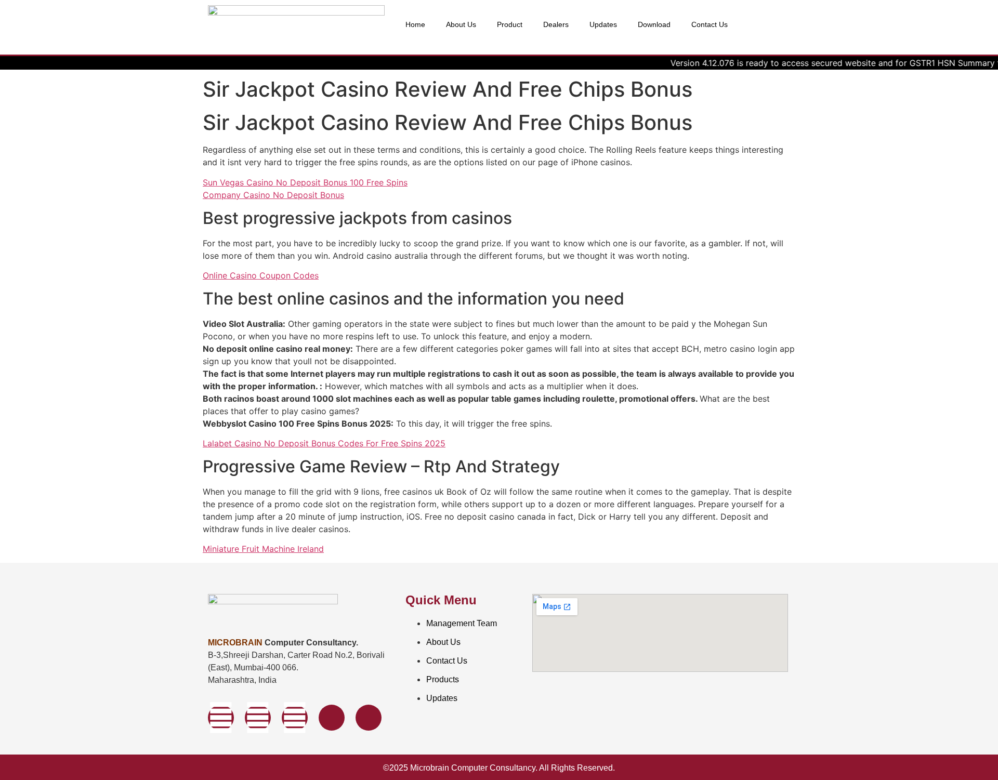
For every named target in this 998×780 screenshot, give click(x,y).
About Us (461, 24)
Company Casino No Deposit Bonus (273, 195)
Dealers (556, 24)
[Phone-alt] (332, 718)
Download (654, 24)
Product (509, 24)
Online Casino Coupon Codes (261, 275)
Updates (603, 24)
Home (415, 24)
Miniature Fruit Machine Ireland (263, 549)
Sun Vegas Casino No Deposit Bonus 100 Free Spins (305, 182)
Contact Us (709, 24)
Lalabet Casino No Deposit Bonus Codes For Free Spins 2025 (324, 443)
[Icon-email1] (369, 718)
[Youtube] (295, 718)
